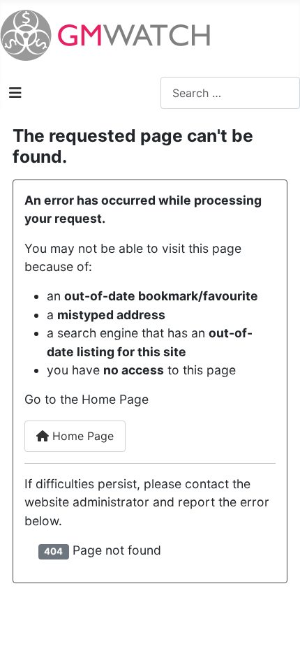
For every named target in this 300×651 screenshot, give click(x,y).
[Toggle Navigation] (15, 92)
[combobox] (230, 92)
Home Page (81, 436)
